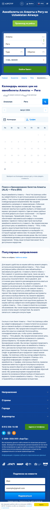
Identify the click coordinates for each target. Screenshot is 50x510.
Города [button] (6, 408)
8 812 (10, 427)
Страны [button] (6, 400)
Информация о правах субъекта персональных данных (24, 455)
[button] (22, 4)
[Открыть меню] (47, 3)
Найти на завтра (21, 257)
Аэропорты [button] (8, 416)
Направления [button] (9, 392)
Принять (41, 504)
